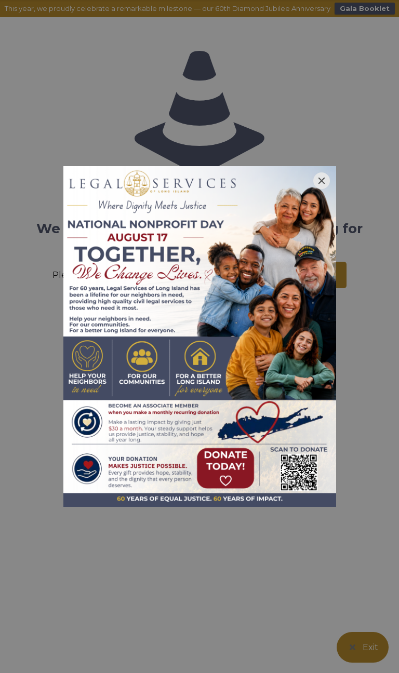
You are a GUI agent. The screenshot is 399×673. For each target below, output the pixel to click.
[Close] (321, 180)
